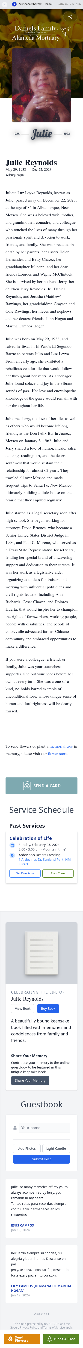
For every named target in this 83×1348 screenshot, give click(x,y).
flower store (57, 753)
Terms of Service (54, 1327)
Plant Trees (58, 873)
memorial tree (61, 746)
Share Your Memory (30, 1080)
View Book (22, 1008)
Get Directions (25, 873)
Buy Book (48, 1008)
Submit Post (41, 1159)
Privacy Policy (28, 1327)
